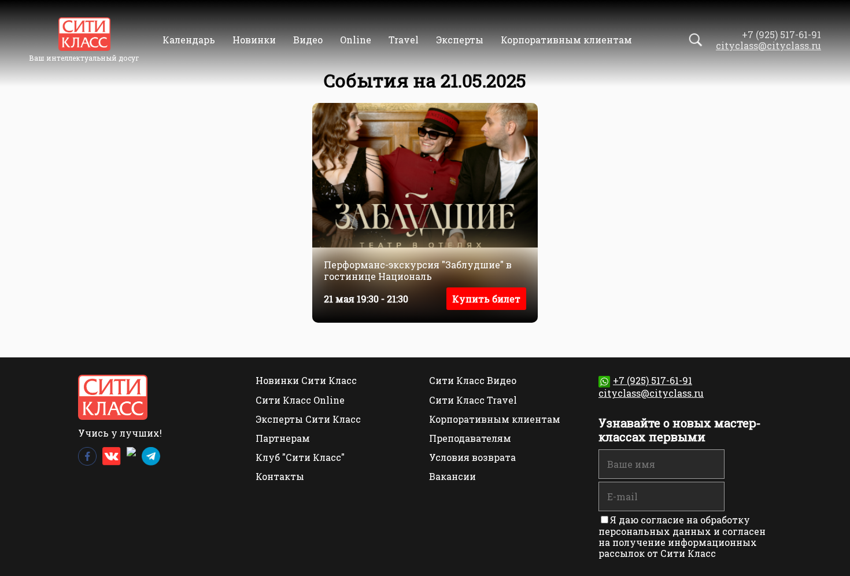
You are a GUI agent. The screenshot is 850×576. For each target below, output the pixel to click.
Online (355, 39)
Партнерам (283, 438)
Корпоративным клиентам (566, 39)
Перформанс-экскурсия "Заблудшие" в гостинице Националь (418, 270)
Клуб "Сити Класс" (300, 457)
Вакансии (452, 476)
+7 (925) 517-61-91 (652, 380)
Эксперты (459, 39)
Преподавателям (470, 438)
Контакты (280, 476)
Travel (404, 39)
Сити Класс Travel (473, 400)
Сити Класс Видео (472, 380)
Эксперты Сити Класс (308, 419)
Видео (308, 39)
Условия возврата (472, 457)
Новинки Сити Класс (306, 380)
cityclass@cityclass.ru (768, 45)
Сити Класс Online (300, 400)
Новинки (254, 39)
